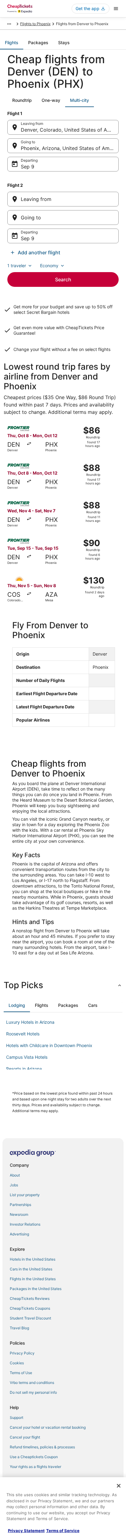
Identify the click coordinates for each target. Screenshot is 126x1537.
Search (63, 279)
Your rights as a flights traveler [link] (35, 1466)
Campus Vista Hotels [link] (26, 1057)
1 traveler (16, 265)
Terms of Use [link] (21, 1372)
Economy (49, 265)
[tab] (11, 42)
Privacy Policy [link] (22, 1353)
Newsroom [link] (19, 1214)
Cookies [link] (17, 1363)
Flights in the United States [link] (33, 1279)
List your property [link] (25, 1194)
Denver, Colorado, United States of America (70, 130)
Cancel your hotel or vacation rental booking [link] (48, 1427)
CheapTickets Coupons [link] (30, 1308)
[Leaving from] (63, 199)
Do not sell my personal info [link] (33, 1392)
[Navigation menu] (115, 8)
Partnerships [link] (20, 1204)
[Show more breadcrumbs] (9, 23)
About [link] (15, 1175)
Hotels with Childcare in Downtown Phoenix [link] (49, 1045)
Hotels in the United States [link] (32, 1259)
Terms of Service (63, 1530)
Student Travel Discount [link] (30, 1318)
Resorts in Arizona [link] (24, 1068)
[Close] (118, 1486)
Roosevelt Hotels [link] (22, 1033)
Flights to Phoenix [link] (35, 23)
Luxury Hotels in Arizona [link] (30, 1022)
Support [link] (16, 1417)
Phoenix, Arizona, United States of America (70, 148)
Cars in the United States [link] (31, 1269)
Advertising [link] (19, 1234)
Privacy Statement (26, 1530)
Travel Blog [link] (19, 1328)
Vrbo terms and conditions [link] (32, 1382)
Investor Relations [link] (25, 1224)
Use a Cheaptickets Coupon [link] (34, 1456)
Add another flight (39, 252)
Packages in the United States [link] (35, 1288)
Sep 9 (27, 167)
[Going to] (63, 217)
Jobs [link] (14, 1185)
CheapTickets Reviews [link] (30, 1298)
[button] (63, 985)
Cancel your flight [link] (25, 1437)
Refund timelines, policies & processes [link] (42, 1447)
